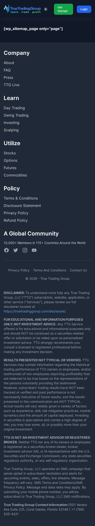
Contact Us (78, 270)
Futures (10, 167)
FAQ (7, 70)
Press (8, 77)
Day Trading (14, 108)
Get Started (63, 9)
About (9, 62)
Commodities (15, 175)
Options (10, 160)
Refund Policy (16, 220)
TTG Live (11, 84)
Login (84, 9)
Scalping (11, 130)
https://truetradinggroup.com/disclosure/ (34, 311)
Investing (11, 122)
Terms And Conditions (49, 270)
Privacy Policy (16, 213)
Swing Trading (16, 115)
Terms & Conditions (21, 198)
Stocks (10, 153)
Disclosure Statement (22, 205)
